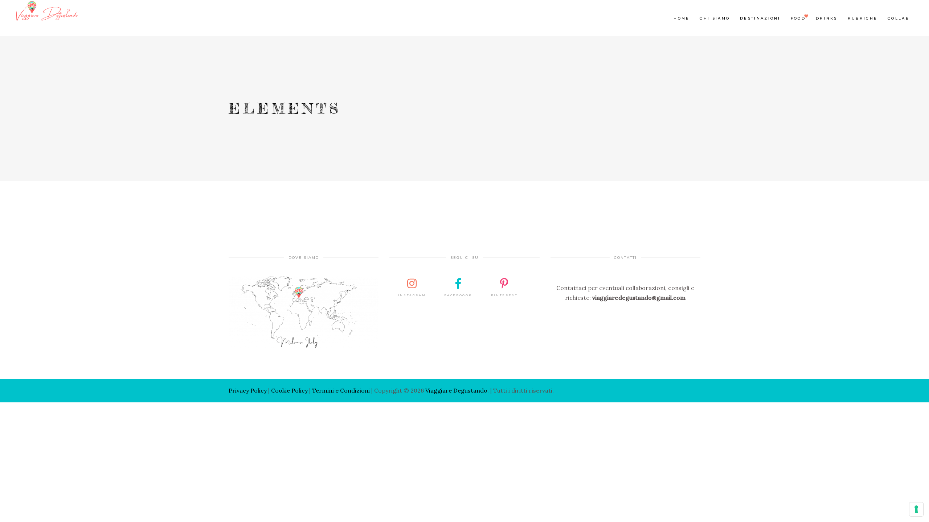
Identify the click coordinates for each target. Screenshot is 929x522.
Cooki (279, 390)
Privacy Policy (248, 390)
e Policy (297, 390)
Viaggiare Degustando (456, 390)
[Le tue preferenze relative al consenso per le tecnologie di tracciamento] (916, 509)
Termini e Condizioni (341, 390)
